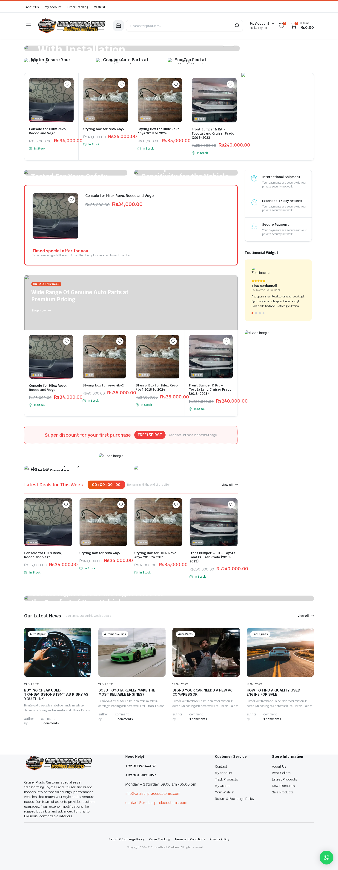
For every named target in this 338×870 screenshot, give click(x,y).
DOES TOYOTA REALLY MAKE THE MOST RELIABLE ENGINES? (126, 692)
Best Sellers (281, 773)
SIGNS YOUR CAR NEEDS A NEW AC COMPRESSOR (202, 692)
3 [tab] (260, 313)
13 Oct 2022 (32, 684)
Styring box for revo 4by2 (103, 129)
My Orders (223, 786)
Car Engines (260, 634)
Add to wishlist (67, 84)
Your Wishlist (225, 792)
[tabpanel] (132, 48)
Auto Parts (185, 634)
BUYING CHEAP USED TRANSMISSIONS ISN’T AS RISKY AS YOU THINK (56, 694)
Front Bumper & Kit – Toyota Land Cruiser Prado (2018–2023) (213, 133)
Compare (69, 93)
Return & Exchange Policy (234, 799)
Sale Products (283, 792)
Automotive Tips (115, 634)
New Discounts (283, 786)
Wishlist (99, 7)
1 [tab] (252, 313)
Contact (221, 766)
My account (53, 7)
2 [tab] (256, 313)
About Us (32, 7)
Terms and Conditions (190, 839)
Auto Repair (38, 634)
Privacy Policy (219, 839)
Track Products (226, 779)
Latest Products (284, 779)
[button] (326, 857)
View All (227, 485)
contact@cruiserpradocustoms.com (156, 802)
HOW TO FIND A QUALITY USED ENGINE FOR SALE (273, 692)
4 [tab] (263, 313)
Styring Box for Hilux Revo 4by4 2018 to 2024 (158, 131)
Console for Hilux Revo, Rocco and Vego (48, 131)
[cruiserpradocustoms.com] (71, 25)
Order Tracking (77, 7)
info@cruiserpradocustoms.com (152, 793)
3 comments (50, 723)
